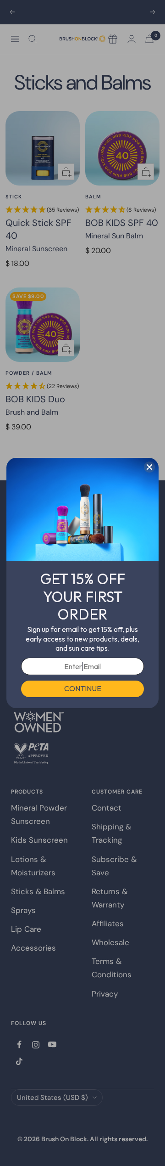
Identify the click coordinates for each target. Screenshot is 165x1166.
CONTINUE (82, 688)
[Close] (149, 467)
